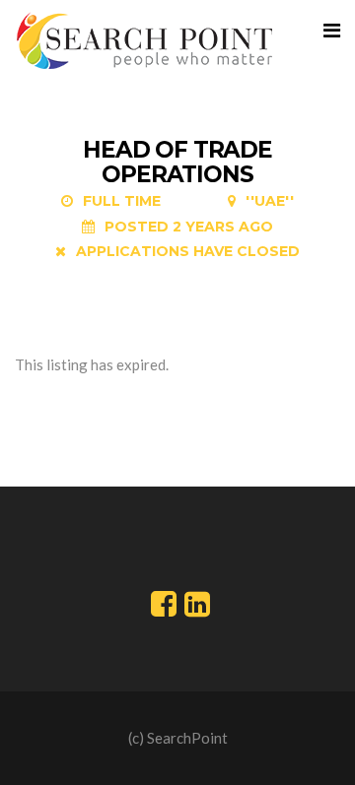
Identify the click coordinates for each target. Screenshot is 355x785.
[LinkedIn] (197, 609)
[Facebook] (164, 609)
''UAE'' (270, 201)
